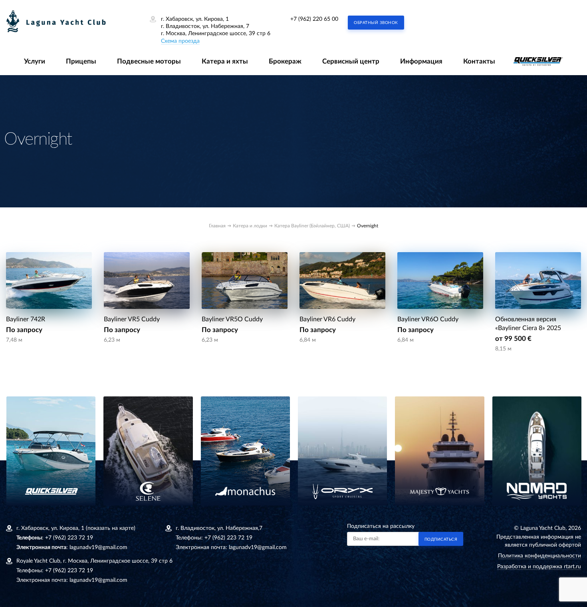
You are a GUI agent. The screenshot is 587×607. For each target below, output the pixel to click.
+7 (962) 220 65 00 (314, 19)
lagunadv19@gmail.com (98, 547)
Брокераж (285, 61)
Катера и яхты (225, 61)
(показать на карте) (110, 528)
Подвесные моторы (149, 61)
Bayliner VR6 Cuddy (327, 319)
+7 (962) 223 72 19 (69, 538)
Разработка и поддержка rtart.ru (539, 566)
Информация (421, 61)
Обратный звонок (376, 23)
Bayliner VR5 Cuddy (132, 319)
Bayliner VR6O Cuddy (427, 319)
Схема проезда (180, 41)
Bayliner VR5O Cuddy (232, 319)
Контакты (479, 61)
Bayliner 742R (25, 319)
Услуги (34, 61)
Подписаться (441, 539)
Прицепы (81, 61)
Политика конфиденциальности (539, 556)
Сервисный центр (350, 61)
